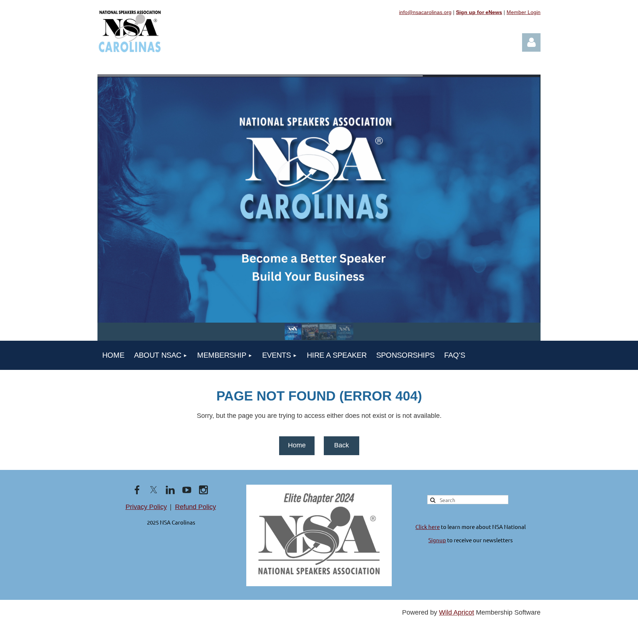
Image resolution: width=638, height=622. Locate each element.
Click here (427, 526)
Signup (437, 539)
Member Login (524, 12)
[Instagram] (203, 490)
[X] (153, 490)
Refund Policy (195, 507)
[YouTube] (187, 490)
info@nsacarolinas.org (425, 12)
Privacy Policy (146, 507)
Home (297, 445)
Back (341, 445)
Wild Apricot (456, 612)
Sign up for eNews (479, 12)
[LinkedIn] (170, 490)
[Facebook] (137, 490)
